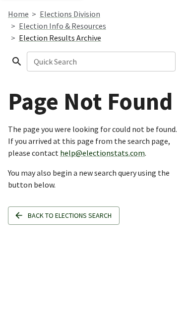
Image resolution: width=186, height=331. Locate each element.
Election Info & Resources (62, 26)
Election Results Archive (60, 38)
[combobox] (100, 61)
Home (18, 14)
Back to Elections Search (70, 215)
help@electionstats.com (102, 153)
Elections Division (70, 14)
